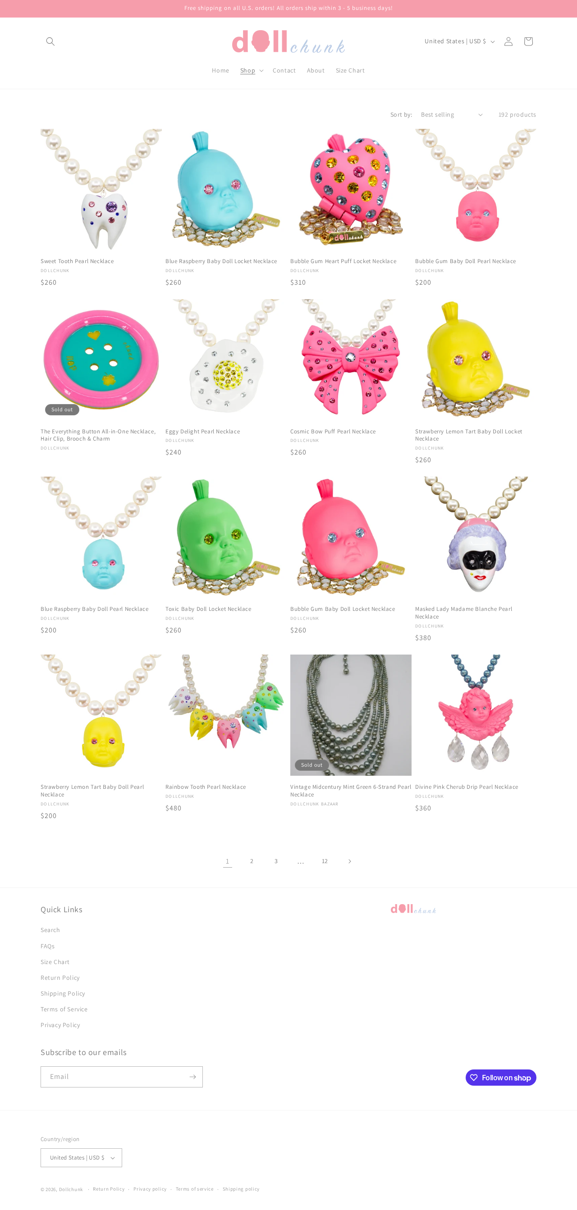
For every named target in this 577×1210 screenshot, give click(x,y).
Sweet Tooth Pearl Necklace (77, 261)
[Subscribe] (192, 1076)
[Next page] (349, 861)
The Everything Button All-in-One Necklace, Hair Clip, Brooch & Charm (98, 435)
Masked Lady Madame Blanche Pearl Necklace (463, 612)
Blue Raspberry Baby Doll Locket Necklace (221, 261)
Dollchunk (71, 1189)
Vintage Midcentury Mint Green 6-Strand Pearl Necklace (350, 790)
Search (50, 930)
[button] (50, 41)
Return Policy (60, 977)
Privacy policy (150, 1189)
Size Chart (55, 962)
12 (325, 861)
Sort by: (401, 114)
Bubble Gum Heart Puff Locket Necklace (343, 261)
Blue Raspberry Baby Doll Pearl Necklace (94, 609)
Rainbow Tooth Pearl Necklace (205, 787)
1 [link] (227, 861)
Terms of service (195, 1189)
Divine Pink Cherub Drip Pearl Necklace (466, 787)
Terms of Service (64, 1009)
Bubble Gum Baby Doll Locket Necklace (342, 609)
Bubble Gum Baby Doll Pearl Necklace (465, 261)
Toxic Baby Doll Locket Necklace (208, 609)
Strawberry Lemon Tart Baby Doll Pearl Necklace (92, 790)
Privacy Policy (60, 1025)
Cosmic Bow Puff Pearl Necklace (333, 431)
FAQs (48, 946)
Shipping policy (241, 1189)
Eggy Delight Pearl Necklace (202, 431)
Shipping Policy (63, 993)
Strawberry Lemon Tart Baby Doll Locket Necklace (468, 435)
